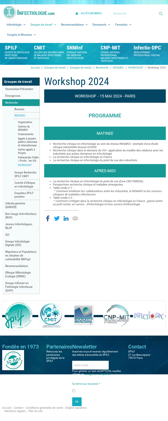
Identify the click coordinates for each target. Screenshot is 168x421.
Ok (161, 13)
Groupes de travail (55, 67)
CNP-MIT (110, 48)
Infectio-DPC (147, 48)
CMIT (39, 48)
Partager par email (75, 218)
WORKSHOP (135, 67)
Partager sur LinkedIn (66, 218)
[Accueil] (28, 12)
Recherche (102, 67)
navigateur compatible (97, 374)
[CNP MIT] (116, 315)
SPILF (11, 48)
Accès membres (91, 13)
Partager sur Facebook (47, 218)
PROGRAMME (105, 116)
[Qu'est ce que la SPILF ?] (18, 315)
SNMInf (75, 48)
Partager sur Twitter (56, 218)
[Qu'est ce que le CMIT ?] (51, 315)
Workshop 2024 (156, 67)
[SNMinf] (84, 315)
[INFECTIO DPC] (149, 315)
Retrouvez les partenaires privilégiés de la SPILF (55, 356)
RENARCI (118, 67)
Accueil (35, 67)
